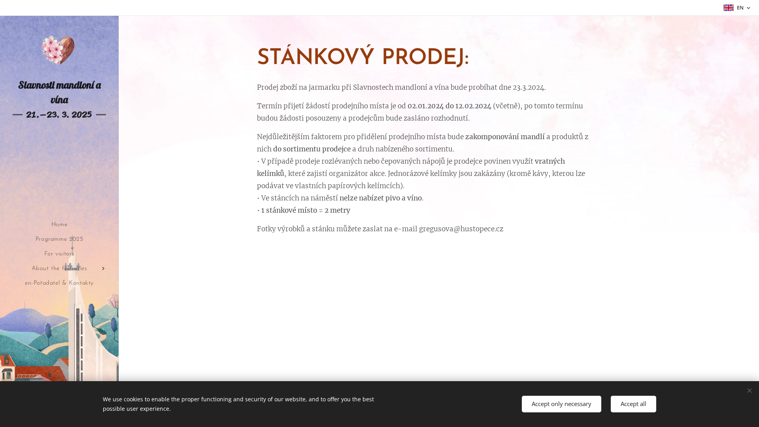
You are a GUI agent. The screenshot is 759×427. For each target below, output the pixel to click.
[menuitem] (59, 224)
